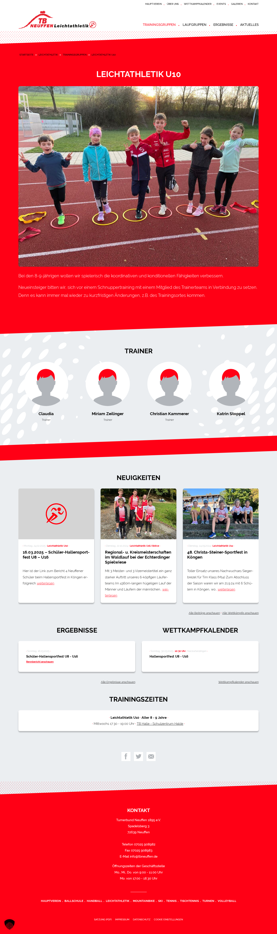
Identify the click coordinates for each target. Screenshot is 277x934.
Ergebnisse (223, 25)
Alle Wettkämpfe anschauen (240, 613)
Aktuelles (249, 25)
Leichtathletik (48, 54)
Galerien (237, 3)
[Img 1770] (138, 176)
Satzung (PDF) (103, 919)
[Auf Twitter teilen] (138, 756)
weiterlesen (45, 583)
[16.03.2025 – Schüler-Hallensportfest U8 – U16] (56, 513)
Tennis (171, 901)
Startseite (26, 54)
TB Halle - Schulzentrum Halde (160, 724)
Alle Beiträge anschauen (204, 613)
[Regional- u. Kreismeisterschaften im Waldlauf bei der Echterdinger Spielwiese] (138, 513)
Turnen (208, 901)
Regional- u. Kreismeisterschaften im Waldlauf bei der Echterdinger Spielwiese (138, 557)
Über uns (173, 3)
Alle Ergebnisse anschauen (118, 682)
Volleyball (227, 901)
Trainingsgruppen (159, 25)
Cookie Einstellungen (168, 919)
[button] (9, 924)
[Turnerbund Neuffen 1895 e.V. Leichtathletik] (57, 20)
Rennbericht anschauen (40, 661)
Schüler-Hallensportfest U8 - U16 (52, 656)
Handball (94, 901)
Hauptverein (153, 3)
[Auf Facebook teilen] (125, 756)
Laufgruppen (194, 25)
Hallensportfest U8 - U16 (169, 656)
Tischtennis (189, 901)
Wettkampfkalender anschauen (238, 682)
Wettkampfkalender (197, 3)
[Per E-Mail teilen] (151, 756)
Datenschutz (141, 919)
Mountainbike (144, 901)
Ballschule (73, 901)
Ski (160, 901)
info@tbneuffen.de (144, 856)
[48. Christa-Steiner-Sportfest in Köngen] (221, 513)
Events (221, 3)
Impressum (122, 919)
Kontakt (253, 3)
